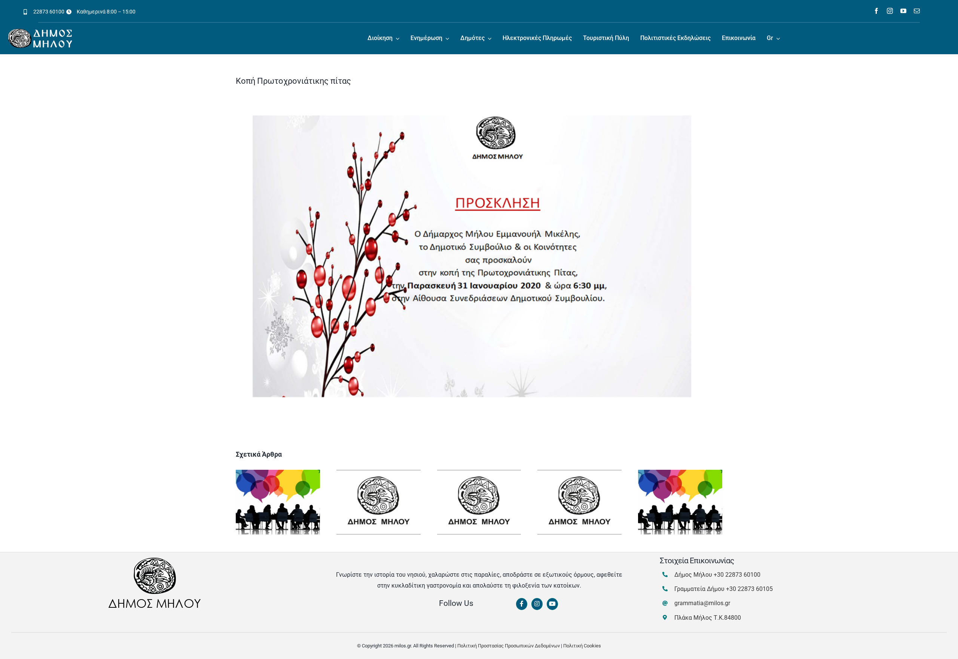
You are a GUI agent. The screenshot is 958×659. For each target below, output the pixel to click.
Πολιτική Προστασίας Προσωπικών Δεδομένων (508, 646)
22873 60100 (48, 12)
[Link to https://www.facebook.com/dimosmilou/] (521, 604)
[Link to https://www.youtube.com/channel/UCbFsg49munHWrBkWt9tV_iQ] (552, 604)
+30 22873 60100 (737, 574)
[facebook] (876, 11)
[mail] (917, 11)
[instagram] (890, 11)
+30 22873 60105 (749, 588)
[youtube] (903, 11)
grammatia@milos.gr (702, 603)
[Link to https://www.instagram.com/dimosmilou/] (537, 604)
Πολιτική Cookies (582, 646)
